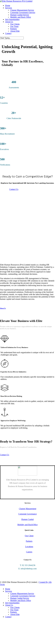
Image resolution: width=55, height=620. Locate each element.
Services (8, 591)
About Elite (15, 614)
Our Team (14, 610)
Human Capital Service (19, 598)
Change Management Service (22, 593)
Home (7, 589)
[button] (13, 189)
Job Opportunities (12, 603)
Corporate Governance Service (22, 596)
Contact (8, 617)
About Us (9, 605)
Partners (13, 612)
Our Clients (15, 607)
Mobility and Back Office (20, 600)
